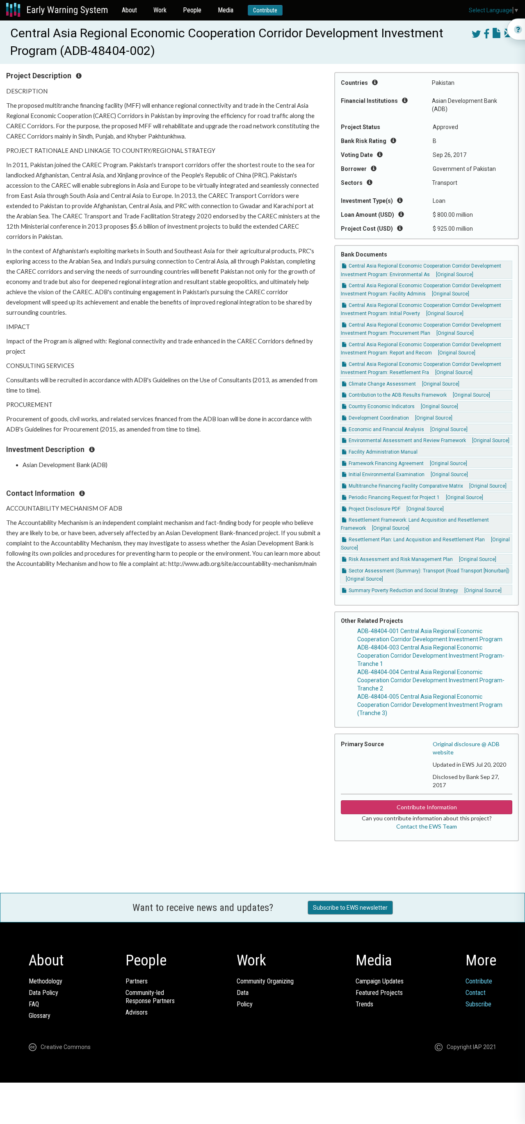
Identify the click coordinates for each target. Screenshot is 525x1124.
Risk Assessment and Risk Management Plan (400, 559)
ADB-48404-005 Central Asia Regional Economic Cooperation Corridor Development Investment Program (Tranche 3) (429, 704)
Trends (364, 1004)
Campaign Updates (380, 981)
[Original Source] (454, 274)
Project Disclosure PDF (373, 509)
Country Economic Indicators (381, 406)
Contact (476, 993)
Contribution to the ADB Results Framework (397, 395)
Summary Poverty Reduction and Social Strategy (402, 590)
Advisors (137, 1012)
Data (243, 993)
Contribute (265, 10)
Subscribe (478, 1004)
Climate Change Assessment (381, 384)
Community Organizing (265, 981)
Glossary (39, 1016)
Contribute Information (427, 807)
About (129, 10)
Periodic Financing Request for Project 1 (393, 497)
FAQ (34, 1004)
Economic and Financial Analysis (385, 429)
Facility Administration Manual (382, 452)
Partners (137, 981)
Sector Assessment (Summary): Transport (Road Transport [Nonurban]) (428, 571)
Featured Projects (379, 993)
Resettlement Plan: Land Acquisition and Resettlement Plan (416, 540)
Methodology (45, 981)
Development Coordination (378, 418)
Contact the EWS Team (426, 826)
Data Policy (43, 993)
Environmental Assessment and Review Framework (406, 440)
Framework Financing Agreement (385, 463)
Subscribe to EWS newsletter (350, 907)
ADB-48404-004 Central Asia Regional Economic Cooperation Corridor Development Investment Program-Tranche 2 (430, 680)
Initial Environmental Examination (386, 474)
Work (160, 10)
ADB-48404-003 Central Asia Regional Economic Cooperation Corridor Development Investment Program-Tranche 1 (430, 655)
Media (225, 10)
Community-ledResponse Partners (150, 997)
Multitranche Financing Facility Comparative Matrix (405, 486)
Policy (245, 1004)
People (192, 10)
